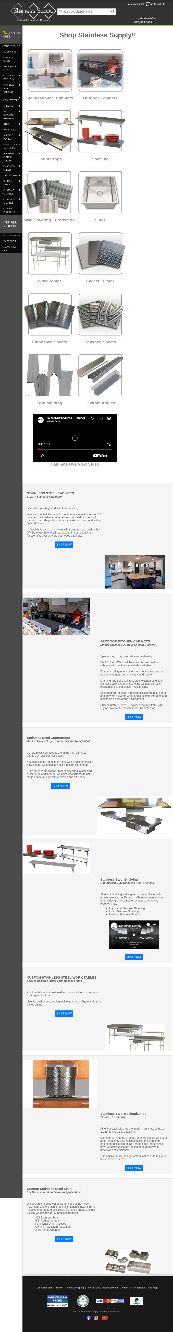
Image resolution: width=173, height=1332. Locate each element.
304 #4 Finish (85, 230)
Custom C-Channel (91, 371)
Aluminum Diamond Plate (94, 276)
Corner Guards (36, 197)
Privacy (59, 1287)
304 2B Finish (85, 237)
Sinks (100, 220)
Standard (33, 122)
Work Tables (33, 246)
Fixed (79, 127)
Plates (109, 281)
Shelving (100, 159)
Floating (82, 133)
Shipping (79, 1287)
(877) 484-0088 (12, 34)
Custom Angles (100, 403)
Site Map (153, 1287)
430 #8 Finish (85, 255)
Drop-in (78, 188)
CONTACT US (9, 52)
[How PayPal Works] (136, 1304)
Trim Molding (49, 403)
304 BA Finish (85, 240)
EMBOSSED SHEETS (48, 299)
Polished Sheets (100, 342)
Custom (31, 127)
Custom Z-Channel (91, 377)
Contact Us (126, 1287)
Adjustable (85, 122)
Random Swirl (86, 312)
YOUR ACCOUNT (11, 46)
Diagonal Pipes (87, 328)
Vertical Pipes (86, 323)
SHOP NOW (64, 544)
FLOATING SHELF (11, 235)
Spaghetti (81, 333)
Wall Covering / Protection (49, 220)
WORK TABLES (10, 130)
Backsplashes (35, 192)
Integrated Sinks (41, 133)
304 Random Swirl (41, 368)
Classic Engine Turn (93, 301)
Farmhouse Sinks (90, 194)
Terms (68, 1287)
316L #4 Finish (86, 244)
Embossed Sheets (49, 342)
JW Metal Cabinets (108, 1287)
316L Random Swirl (42, 382)
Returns (90, 1287)
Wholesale (139, 1287)
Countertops (50, 159)
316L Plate (83, 272)
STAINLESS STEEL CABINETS (48, 55)
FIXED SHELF (9, 241)
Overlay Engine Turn (93, 307)
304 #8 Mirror (85, 233)
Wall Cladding (35, 187)
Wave (76, 318)
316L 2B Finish (86, 248)
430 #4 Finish (85, 251)
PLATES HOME (80, 262)
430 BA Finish (85, 258)
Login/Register (44, 1287)
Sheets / (94, 281)
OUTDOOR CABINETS (99, 55)
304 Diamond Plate (89, 265)
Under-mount (85, 183)
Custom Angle (86, 366)
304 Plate (82, 269)
